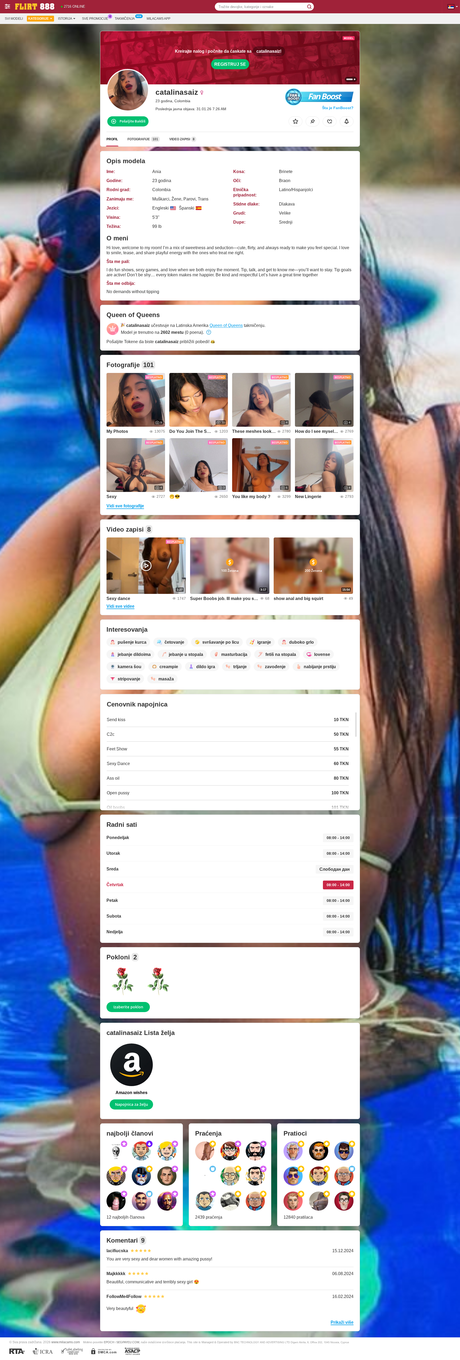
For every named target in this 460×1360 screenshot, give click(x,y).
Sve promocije (95, 18)
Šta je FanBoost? (338, 108)
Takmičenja (125, 18)
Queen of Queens (226, 325)
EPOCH (109, 1342)
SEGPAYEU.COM (127, 1342)
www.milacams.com (65, 1342)
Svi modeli (14, 18)
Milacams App (158, 18)
